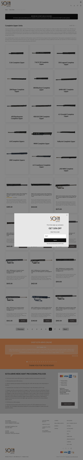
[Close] (67, 215)
